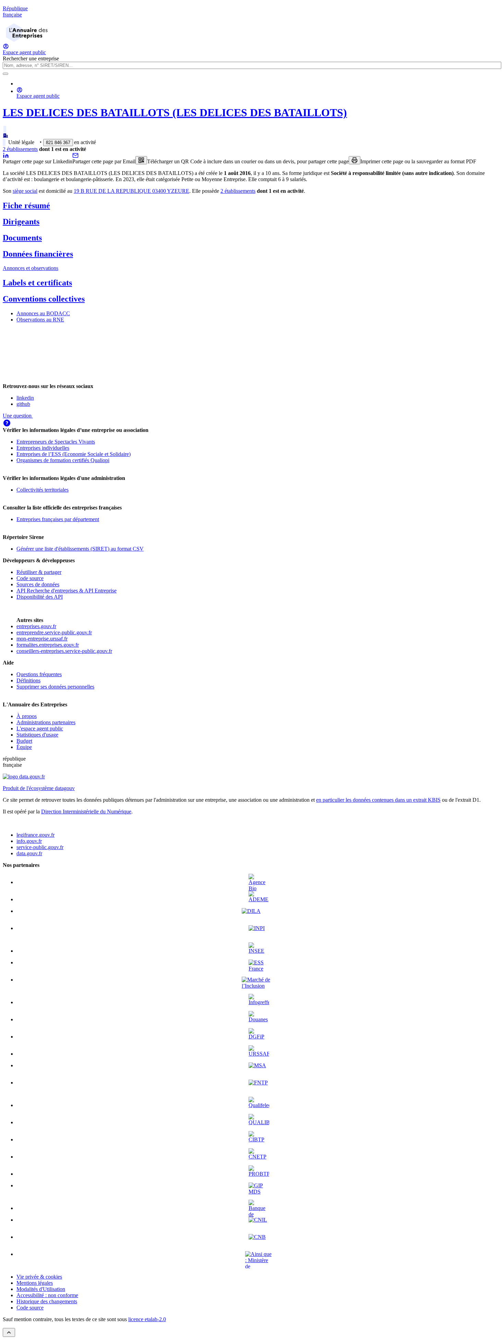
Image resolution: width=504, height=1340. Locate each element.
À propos (26, 716)
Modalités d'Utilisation (40, 1289)
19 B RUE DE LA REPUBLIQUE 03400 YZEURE (131, 191)
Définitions (28, 680)
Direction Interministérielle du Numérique (86, 811)
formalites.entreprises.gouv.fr (47, 645)
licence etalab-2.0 (147, 1319)
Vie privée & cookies (39, 1277)
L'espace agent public (39, 728)
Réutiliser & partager (38, 572)
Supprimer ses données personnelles (55, 687)
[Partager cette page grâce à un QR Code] (141, 160)
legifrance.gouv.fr (35, 835)
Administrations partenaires (45, 722)
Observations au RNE (40, 319)
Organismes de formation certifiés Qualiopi (62, 460)
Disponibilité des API (39, 597)
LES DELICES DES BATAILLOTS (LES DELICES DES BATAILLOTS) (175, 112)
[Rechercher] (5, 74)
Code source (30, 578)
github (23, 404)
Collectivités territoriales (42, 490)
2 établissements (20, 149)
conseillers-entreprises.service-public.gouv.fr (64, 651)
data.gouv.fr (29, 853)
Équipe (24, 747)
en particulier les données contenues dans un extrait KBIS (378, 800)
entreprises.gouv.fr (36, 626)
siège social (25, 191)
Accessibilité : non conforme (47, 1295)
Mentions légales (34, 1283)
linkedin (25, 398)
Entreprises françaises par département (57, 519)
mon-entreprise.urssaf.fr (42, 639)
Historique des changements (46, 1301)
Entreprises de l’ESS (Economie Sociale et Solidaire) (73, 454)
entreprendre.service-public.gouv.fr (54, 632)
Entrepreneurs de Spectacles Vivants (55, 442)
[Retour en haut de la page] (9, 1332)
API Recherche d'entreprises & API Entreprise (66, 590)
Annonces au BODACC (43, 313)
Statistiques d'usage (37, 735)
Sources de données (37, 584)
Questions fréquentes (39, 674)
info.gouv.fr (29, 841)
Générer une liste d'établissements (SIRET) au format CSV (80, 549)
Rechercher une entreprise (31, 58)
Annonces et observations (30, 268)
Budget (24, 741)
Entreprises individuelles (42, 448)
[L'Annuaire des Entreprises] (27, 40)
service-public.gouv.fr (39, 847)
